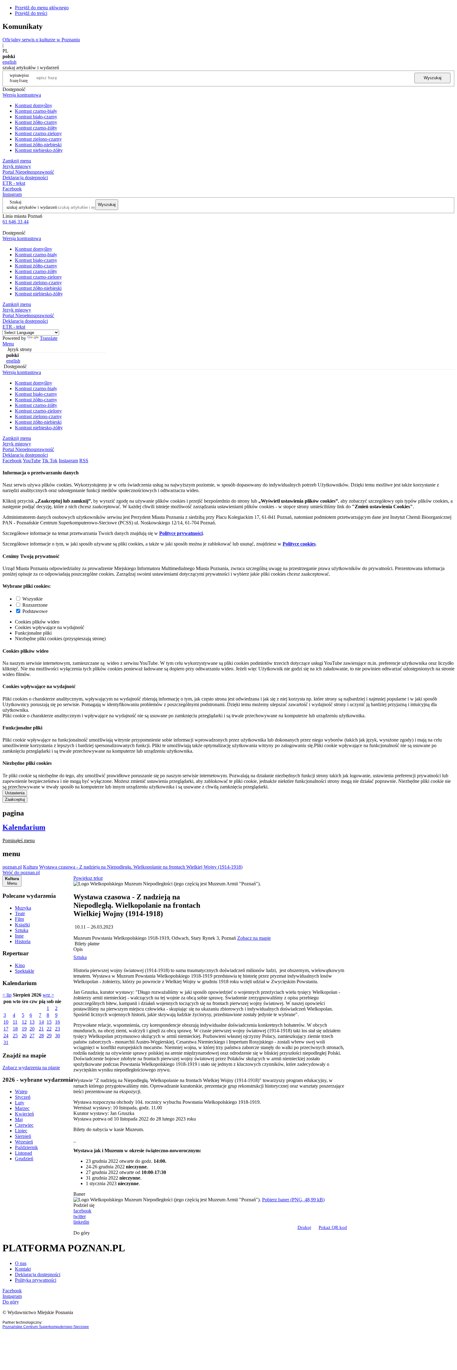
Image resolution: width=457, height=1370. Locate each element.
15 (49, 1022)
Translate (49, 338)
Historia (22, 941)
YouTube (32, 460)
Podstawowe (35, 611)
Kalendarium (23, 827)
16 (57, 1022)
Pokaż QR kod (333, 1227)
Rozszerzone (35, 605)
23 (57, 1028)
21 (41, 1028)
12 (24, 1022)
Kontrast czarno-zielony (38, 133)
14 (41, 1022)
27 (32, 1035)
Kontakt (23, 1269)
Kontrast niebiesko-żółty (39, 150)
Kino (20, 965)
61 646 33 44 (15, 221)
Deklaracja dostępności (37, 1274)
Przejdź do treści (31, 13)
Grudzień (24, 1158)
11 (15, 1022)
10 (5, 1022)
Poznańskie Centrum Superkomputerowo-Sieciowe (45, 1327)
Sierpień (23, 1136)
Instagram (12, 194)
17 (5, 1028)
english (9, 62)
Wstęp (21, 1091)
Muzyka (23, 908)
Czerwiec (24, 1125)
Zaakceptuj (15, 799)
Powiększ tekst (88, 878)
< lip (7, 995)
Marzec (22, 1108)
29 (49, 1035)
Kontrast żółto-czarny (36, 122)
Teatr (20, 913)
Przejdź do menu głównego (42, 7)
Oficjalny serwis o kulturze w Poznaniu (41, 39)
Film (19, 919)
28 (41, 1035)
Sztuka (21, 930)
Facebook (12, 188)
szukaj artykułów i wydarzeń (32, 207)
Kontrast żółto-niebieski (38, 144)
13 (32, 1022)
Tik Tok (50, 460)
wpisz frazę (24, 78)
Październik (26, 1147)
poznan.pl (12, 867)
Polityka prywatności (35, 1280)
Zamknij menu (16, 160)
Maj (19, 1119)
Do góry (81, 1232)
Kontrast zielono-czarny (38, 139)
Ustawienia (15, 793)
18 (15, 1028)
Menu (8, 343)
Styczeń (22, 1097)
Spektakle (24, 971)
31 (5, 1042)
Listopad (23, 1153)
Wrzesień (24, 1141)
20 (32, 1028)
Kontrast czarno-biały (36, 111)
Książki (22, 924)
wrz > (48, 995)
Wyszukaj (432, 77)
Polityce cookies (299, 543)
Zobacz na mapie (254, 938)
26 (24, 1035)
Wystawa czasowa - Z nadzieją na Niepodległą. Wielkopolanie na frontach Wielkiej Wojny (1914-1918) (140, 867)
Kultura (30, 867)
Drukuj (304, 1227)
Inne (19, 935)
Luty (19, 1102)
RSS (83, 460)
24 (5, 1035)
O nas (20, 1263)
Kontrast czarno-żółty (36, 127)
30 (57, 1035)
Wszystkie (32, 598)
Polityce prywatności (181, 533)
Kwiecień (24, 1114)
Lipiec (21, 1130)
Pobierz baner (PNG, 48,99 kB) (293, 1199)
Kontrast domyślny (33, 105)
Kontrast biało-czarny (36, 116)
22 (49, 1028)
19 (24, 1028)
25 (15, 1035)
